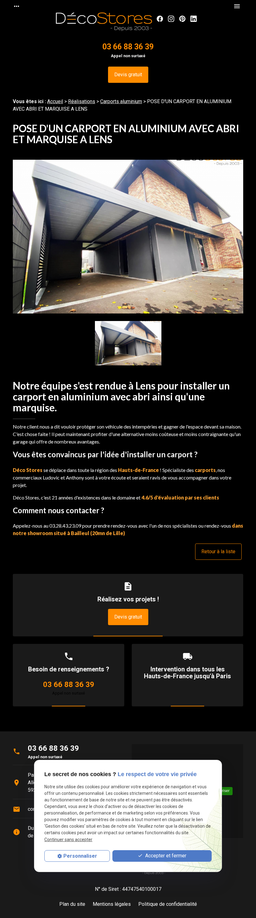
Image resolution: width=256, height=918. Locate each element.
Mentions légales (112, 904)
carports (205, 470)
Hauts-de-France (138, 470)
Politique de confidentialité (167, 904)
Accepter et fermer (165, 856)
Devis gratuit (128, 75)
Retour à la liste (218, 551)
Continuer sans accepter (68, 839)
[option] (128, 240)
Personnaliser (80, 856)
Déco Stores (27, 470)
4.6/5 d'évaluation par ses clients (180, 497)
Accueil (55, 101)
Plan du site (72, 904)
